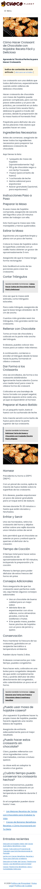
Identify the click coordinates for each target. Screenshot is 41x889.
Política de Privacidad (20, 883)
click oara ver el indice (24, 72)
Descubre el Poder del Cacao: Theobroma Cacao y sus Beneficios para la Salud (19, 862)
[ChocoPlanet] (17, 4)
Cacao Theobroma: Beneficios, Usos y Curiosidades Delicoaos (17, 868)
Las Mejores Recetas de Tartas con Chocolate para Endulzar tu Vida (20, 815)
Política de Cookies (23, 886)
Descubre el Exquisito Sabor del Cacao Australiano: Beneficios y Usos (18, 845)
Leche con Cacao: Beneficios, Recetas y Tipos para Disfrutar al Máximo (18, 857)
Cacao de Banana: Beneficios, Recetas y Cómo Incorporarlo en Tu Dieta (19, 826)
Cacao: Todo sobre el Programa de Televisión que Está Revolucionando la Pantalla (17, 851)
